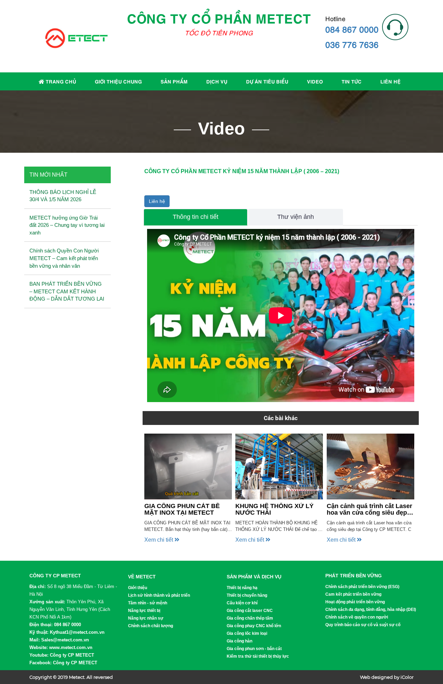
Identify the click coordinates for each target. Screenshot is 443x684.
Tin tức (352, 81)
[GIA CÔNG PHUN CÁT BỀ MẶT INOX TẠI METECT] (188, 466)
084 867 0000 (352, 28)
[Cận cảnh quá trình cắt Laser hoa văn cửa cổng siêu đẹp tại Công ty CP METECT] (370, 466)
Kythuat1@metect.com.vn (77, 632)
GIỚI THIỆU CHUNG (118, 81)
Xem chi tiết (159, 540)
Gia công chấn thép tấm (250, 618)
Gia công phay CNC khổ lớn (254, 625)
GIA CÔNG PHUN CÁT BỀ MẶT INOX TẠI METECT (182, 509)
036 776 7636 (352, 44)
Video (315, 81)
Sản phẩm (174, 81)
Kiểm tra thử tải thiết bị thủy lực (258, 656)
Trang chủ (60, 81)
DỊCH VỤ (216, 81)
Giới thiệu (137, 587)
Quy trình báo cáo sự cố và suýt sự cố (362, 624)
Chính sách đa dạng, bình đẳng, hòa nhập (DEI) (370, 609)
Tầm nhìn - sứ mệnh (147, 603)
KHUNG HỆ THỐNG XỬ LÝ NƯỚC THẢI (274, 509)
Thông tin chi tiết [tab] (195, 216)
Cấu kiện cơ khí (242, 603)
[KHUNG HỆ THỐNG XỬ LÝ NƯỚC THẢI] (279, 466)
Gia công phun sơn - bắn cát (254, 648)
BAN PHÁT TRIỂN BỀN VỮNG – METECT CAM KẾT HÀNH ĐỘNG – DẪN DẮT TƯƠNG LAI (66, 291)
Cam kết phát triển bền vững (353, 594)
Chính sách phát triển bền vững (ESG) (362, 586)
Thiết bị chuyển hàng (247, 595)
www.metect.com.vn (70, 647)
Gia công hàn (239, 641)
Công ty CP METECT (72, 655)
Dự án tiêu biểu (267, 81)
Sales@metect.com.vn (65, 639)
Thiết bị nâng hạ (242, 587)
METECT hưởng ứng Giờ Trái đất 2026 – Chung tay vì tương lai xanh (67, 225)
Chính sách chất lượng (150, 625)
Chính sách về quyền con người (356, 617)
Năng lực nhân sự (145, 618)
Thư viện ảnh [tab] (295, 216)
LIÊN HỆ (390, 81)
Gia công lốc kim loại (247, 633)
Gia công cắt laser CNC (250, 610)
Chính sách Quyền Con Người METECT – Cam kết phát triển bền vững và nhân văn (64, 258)
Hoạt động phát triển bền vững (355, 601)
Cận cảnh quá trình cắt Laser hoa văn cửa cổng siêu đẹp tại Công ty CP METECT (369, 510)
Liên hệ (157, 201)
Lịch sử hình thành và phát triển (159, 595)
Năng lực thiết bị (144, 610)
